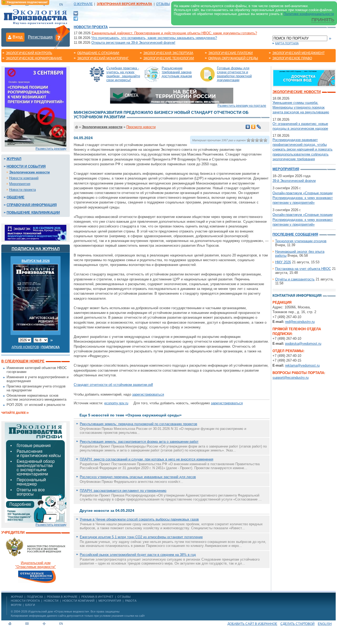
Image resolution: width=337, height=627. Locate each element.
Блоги (30, 604)
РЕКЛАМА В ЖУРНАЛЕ (62, 596)
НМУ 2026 (283, 262)
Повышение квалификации (33, 213)
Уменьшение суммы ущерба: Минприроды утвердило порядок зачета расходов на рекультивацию (300, 107)
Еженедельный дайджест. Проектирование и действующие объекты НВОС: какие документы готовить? (174, 33)
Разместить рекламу (51, 148)
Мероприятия (19, 184)
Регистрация (40, 37)
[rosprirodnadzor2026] (35, 107)
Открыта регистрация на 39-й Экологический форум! (133, 43)
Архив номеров (25, 347)
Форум (16, 604)
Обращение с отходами (98, 53)
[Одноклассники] (253, 126)
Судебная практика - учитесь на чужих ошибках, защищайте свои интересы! (123, 74)
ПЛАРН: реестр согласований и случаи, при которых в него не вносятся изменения (146, 459)
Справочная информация (32, 205)
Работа (130, 600)
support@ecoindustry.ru (290, 378)
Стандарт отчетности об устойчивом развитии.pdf (113, 385)
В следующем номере (22, 361)
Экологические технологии (168, 58)
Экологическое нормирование (34, 58)
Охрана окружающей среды (233, 58)
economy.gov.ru (116, 403)
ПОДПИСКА (35, 596)
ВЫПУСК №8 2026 (36, 261)
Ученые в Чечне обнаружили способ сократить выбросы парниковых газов (139, 519)
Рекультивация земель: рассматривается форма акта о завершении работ (139, 442)
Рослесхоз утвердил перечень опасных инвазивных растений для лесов (138, 477)
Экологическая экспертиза (168, 53)
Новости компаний (23, 178)
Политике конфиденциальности (309, 14)
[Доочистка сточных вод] (304, 78)
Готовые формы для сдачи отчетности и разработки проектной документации (234, 74)
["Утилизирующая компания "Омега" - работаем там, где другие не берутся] (171, 95)
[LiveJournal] (259, 126)
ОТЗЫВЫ (163, 4)
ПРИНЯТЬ (322, 19)
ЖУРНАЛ (17, 596)
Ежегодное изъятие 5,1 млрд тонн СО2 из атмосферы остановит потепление (141, 537)
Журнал (14, 159)
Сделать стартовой (297, 624)
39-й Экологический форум (294, 181)
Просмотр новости (141, 127)
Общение (15, 197)
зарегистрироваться (148, 394)
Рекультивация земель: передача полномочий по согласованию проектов (138, 424)
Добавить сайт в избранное (252, 624)
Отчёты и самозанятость (295, 279)
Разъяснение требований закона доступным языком (177, 72)
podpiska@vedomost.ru (303, 344)
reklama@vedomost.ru (302, 365)
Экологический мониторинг (103, 58)
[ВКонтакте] (75, 13)
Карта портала (287, 43)
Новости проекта (91, 27)
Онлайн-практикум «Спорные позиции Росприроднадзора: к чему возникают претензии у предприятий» (302, 198)
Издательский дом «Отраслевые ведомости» (58, 611)
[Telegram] (75, 18)
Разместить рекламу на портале (241, 106)
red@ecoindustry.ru (300, 322)
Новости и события (26, 166)
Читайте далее (13, 412)
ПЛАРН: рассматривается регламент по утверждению (123, 491)
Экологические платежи (230, 53)
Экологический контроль (29, 53)
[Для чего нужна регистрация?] (59, 37)
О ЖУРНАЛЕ (83, 4)
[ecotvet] (35, 472)
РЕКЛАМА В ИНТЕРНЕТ (97, 596)
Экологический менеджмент (298, 53)
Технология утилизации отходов (300, 241)
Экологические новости (29, 172)
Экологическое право (292, 58)
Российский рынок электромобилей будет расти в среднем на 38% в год (138, 555)
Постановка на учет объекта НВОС (303, 269)
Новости (51, 600)
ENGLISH (325, 624)
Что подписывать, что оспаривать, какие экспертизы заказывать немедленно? (154, 38)
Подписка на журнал (36, 248)
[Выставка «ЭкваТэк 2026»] (35, 232)
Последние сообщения (295, 234)
